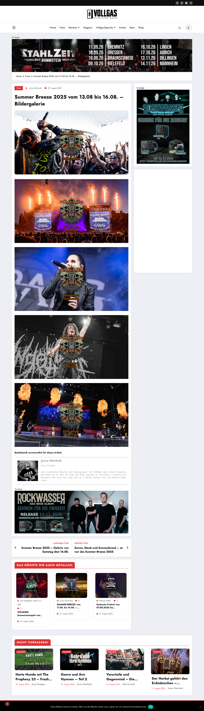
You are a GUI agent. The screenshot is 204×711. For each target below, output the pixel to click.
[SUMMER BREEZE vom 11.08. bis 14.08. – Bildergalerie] (71, 585)
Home (53, 27)
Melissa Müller (105, 600)
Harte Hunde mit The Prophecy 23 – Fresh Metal (32, 676)
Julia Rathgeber (26, 600)
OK (150, 707)
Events (122, 27)
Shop (141, 27)
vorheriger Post (61, 543)
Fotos (62, 27)
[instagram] (181, 3)
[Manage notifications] (7, 704)
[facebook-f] (177, 3)
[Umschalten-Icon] (14, 28)
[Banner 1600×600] (71, 511)
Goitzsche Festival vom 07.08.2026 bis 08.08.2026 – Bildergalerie (108, 606)
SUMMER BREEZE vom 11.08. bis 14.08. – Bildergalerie (68, 606)
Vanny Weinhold (175, 688)
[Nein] (200, 707)
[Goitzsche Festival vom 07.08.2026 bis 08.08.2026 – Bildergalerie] (111, 585)
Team (132, 27)
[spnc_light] (188, 27)
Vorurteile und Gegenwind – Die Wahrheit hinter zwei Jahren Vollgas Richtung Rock (122, 676)
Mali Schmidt (129, 684)
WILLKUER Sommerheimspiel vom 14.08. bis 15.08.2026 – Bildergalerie (29, 614)
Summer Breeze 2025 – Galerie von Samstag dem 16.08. (45, 550)
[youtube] (186, 3)
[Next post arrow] (127, 548)
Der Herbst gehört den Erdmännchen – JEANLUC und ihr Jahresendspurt (170, 680)
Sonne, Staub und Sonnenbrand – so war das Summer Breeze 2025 (98, 550)
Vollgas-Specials (104, 27)
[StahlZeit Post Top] (102, 55)
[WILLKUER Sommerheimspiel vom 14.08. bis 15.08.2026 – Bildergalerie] (32, 585)
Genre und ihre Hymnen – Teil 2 (74, 676)
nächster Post (81, 543)
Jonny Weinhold (35, 88)
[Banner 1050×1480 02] (163, 126)
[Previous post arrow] (15, 548)
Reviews (73, 27)
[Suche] (179, 28)
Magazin (87, 27)
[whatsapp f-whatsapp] (191, 3)
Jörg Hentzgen (38, 684)
